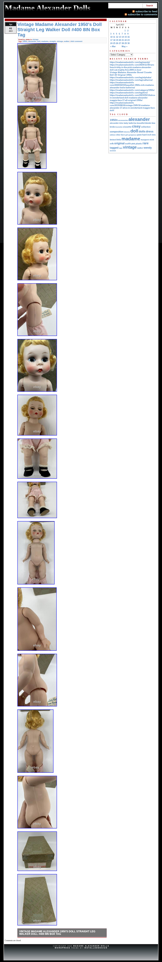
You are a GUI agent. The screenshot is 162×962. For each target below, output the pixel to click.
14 (123, 37)
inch (149, 135)
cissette (127, 126)
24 (111, 43)
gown (139, 135)
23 (128, 40)
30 (128, 43)
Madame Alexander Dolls (91, 946)
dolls (142, 131)
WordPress (62, 948)
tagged (114, 147)
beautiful (141, 123)
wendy (148, 147)
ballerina (132, 123)
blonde (148, 123)
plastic (139, 143)
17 (111, 40)
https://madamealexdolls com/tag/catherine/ (131, 80)
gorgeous (132, 135)
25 (114, 43)
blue (153, 123)
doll (38, 41)
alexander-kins (116, 123)
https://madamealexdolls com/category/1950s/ (132, 90)
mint (152, 139)
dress (149, 131)
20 (120, 40)
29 (126, 43)
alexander (32, 41)
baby (126, 123)
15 (126, 37)
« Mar (113, 46)
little (118, 139)
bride (112, 127)
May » (124, 46)
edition (113, 135)
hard (144, 135)
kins (154, 135)
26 (117, 43)
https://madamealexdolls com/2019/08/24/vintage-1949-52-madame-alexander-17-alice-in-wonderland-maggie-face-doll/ (132, 107)
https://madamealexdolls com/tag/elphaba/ (130, 77)
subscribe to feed (146, 11)
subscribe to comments (142, 14)
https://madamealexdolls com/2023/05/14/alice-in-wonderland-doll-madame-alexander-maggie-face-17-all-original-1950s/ (132, 97)
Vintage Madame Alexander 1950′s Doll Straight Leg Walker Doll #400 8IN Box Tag (57, 932)
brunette (118, 127)
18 (114, 40)
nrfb (112, 144)
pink (133, 144)
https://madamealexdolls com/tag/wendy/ (130, 62)
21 (123, 40)
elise (118, 135)
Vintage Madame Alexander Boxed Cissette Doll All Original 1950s (131, 73)
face (123, 135)
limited (113, 140)
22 (126, 40)
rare (146, 143)
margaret (145, 140)
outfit (128, 143)
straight (52, 41)
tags (120, 148)
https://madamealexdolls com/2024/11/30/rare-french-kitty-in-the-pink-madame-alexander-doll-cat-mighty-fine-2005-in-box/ (132, 67)
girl (126, 135)
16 (128, 37)
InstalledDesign (95, 948)
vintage (35, 39)
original (119, 143)
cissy (136, 126)
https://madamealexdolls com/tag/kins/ (129, 92)
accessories (123, 120)
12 (117, 37)
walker (66, 41)
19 (117, 40)
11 (114, 37)
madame (44, 41)
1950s (24, 41)
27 (120, 43)
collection (146, 127)
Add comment (76, 41)
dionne (127, 132)
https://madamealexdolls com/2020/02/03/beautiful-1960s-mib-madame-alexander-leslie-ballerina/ (132, 85)
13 (120, 37)
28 (123, 43)
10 (111, 37)
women (113, 151)
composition (117, 131)
